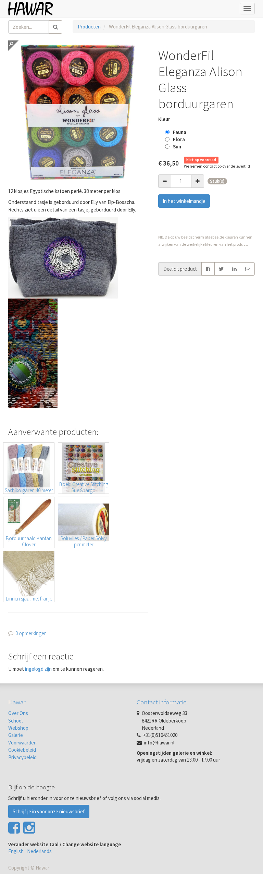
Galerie (15, 735)
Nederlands (39, 851)
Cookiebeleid (22, 749)
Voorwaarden (22, 742)
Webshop (18, 728)
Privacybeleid (22, 757)
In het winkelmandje (184, 201)
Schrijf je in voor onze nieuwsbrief (49, 811)
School (15, 720)
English (16, 851)
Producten (89, 26)
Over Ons (18, 713)
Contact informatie (162, 702)
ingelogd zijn (38, 669)
